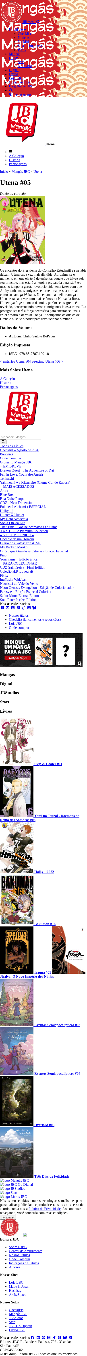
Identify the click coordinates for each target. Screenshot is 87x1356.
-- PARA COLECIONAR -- (20, 563)
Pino (3, 555)
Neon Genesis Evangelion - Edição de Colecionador (37, 587)
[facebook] (2, 608)
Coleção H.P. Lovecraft (16, 571)
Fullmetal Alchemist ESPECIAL (23, 507)
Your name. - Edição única (18, 559)
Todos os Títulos (11, 446)
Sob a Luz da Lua (12, 523)
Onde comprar (19, 627)
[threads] (29, 608)
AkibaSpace (17, 1294)
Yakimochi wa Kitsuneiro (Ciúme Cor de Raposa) (35, 482)
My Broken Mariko (13, 547)
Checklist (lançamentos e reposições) (35, 619)
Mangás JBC (21, 171)
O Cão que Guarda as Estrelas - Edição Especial (34, 551)
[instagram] (18, 608)
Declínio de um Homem (17, 539)
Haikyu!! (6, 511)
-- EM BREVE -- (12, 466)
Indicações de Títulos (24, 1263)
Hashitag (15, 1290)
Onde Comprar (10, 458)
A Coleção (16, 156)
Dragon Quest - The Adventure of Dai (27, 470)
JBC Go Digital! (20, 1326)
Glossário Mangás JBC (16, 462)
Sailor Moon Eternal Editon (19, 596)
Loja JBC (16, 623)
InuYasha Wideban (13, 579)
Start (12, 1322)
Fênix (4, 575)
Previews (6, 454)
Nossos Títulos (19, 1255)
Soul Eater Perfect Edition (18, 600)
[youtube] (7, 608)
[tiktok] (23, 608)
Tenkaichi (7, 478)
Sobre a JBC (18, 1247)
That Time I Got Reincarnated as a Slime (28, 527)
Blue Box (7, 494)
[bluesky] (34, 608)
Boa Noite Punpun (13, 499)
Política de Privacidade (45, 1209)
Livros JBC (17, 1330)
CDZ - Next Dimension (16, 503)
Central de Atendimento (25, 1251)
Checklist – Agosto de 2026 (19, 450)
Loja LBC (16, 1282)
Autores (14, 1267)
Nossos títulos (19, 615)
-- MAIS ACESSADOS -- (18, 486)
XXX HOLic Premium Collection (24, 531)
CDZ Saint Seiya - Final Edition (22, 567)
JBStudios (16, 1318)
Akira (4, 490)
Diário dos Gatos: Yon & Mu (20, 543)
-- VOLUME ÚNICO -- (17, 535)
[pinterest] (13, 608)
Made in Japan (19, 1286)
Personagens (18, 164)
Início (4, 171)
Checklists (16, 1310)
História (14, 160)
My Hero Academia (14, 519)
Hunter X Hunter (12, 515)
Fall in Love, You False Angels (22, 474)
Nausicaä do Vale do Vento (19, 583)
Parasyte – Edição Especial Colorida (25, 592)
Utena (37, 171)
